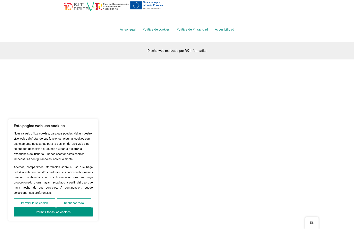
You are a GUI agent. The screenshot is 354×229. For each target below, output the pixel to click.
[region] (53, 170)
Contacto (257, 8)
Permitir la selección (34, 203)
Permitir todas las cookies (53, 212)
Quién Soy (197, 8)
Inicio (172, 8)
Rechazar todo (74, 203)
